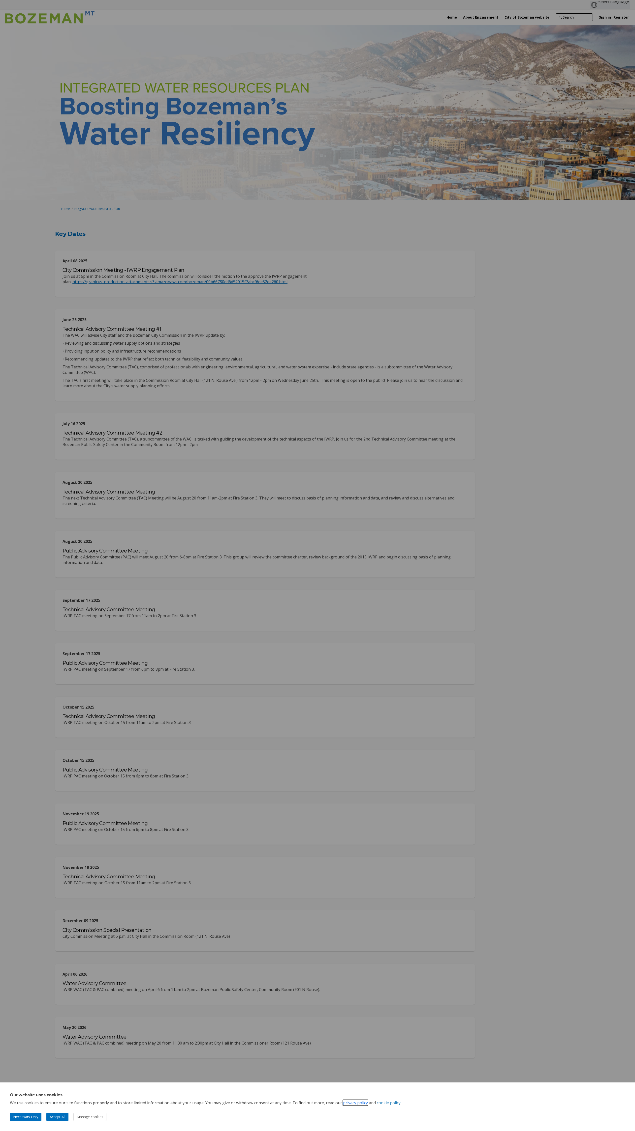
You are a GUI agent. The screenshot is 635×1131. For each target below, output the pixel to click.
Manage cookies (90, 1116)
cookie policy (389, 1102)
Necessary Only (25, 1116)
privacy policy (355, 1102)
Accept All (57, 1116)
